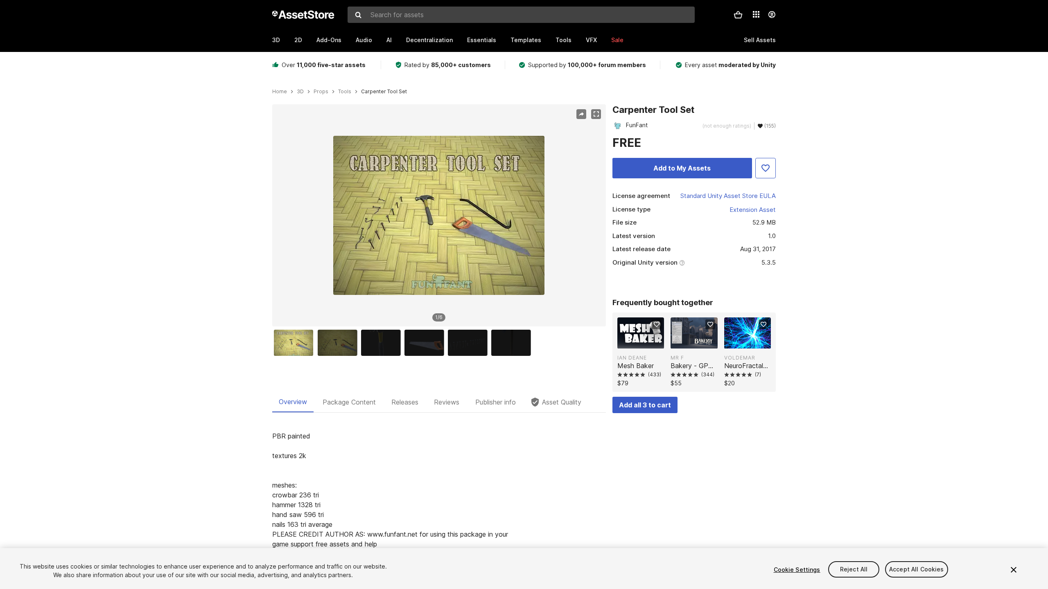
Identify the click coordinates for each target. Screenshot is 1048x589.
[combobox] (521, 15)
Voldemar (739, 358)
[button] (738, 15)
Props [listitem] (321, 91)
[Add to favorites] (657, 324)
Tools (563, 39)
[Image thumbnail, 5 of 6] (469, 343)
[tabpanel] (439, 495)
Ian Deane (632, 358)
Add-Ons (328, 39)
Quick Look (645, 341)
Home (279, 91)
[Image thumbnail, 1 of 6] (295, 343)
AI (389, 39)
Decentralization (429, 39)
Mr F (677, 358)
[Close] (1014, 570)
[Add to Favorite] (765, 168)
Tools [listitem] (344, 91)
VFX (591, 39)
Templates (525, 39)
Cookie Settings (797, 569)
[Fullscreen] (596, 114)
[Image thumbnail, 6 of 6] (513, 343)
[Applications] (756, 14)
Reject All (853, 569)
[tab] (293, 402)
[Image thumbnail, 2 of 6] (339, 343)
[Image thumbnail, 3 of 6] (382, 343)
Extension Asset (753, 210)
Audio (364, 39)
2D (298, 39)
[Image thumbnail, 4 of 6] (426, 343)
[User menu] (772, 15)
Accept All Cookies (916, 569)
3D (276, 39)
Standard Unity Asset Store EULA (728, 196)
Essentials (481, 39)
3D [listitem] (300, 91)
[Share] (581, 114)
